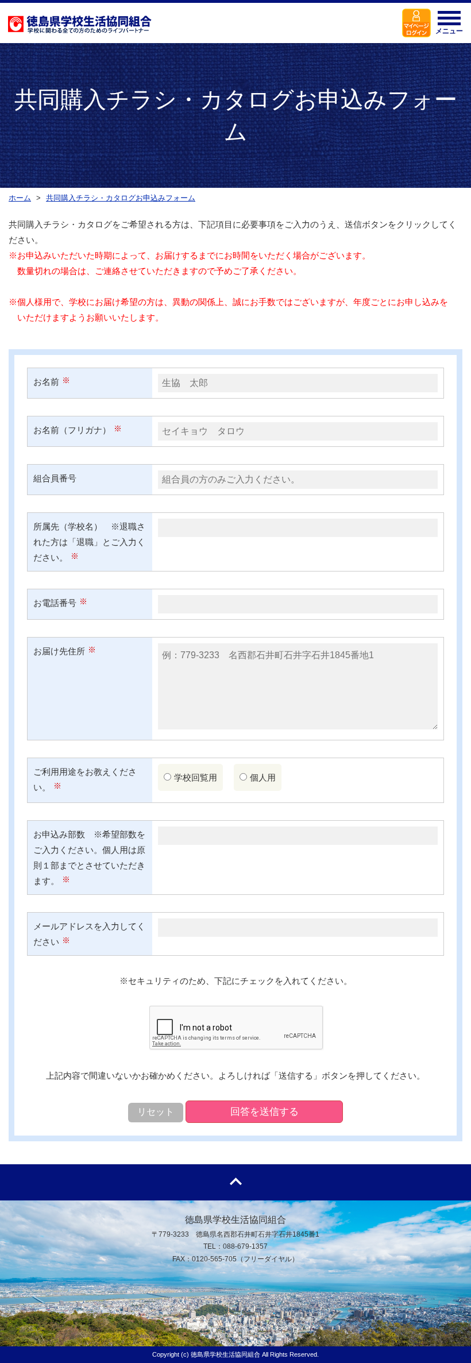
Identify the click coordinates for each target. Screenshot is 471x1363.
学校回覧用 (195, 777)
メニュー (449, 31)
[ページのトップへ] (235, 1182)
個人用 (263, 777)
